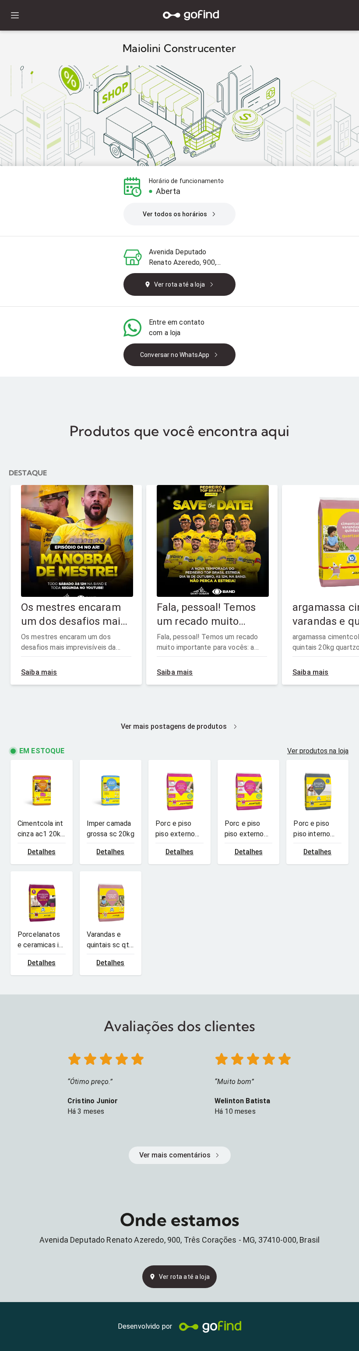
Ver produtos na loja (317, 751)
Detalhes (42, 852)
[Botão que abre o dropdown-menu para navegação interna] (14, 15)
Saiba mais (39, 672)
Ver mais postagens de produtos (174, 726)
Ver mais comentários (175, 1155)
